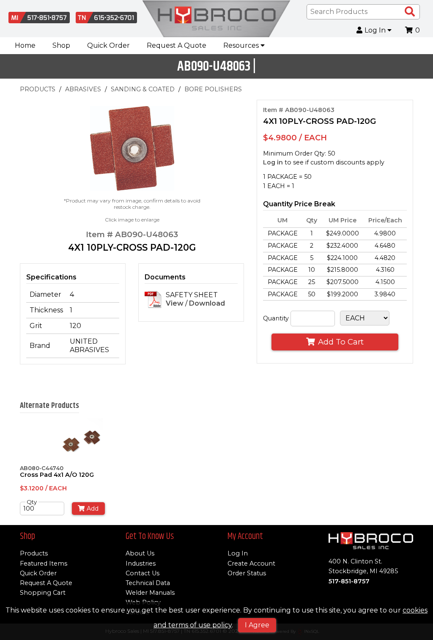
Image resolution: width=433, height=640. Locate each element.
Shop (61, 45)
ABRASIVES (83, 89)
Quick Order (108, 45)
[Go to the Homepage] (216, 18)
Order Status (246, 573)
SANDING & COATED (143, 89)
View (175, 303)
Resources (241, 45)
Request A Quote (176, 45)
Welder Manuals (150, 592)
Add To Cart (341, 342)
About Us (140, 553)
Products (34, 553)
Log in (273, 162)
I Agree (257, 625)
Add (93, 508)
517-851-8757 (349, 581)
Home (25, 45)
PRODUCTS (37, 89)
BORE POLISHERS (213, 89)
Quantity (276, 318)
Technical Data (148, 583)
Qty (32, 501)
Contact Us (142, 573)
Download (207, 303)
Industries (141, 563)
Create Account (251, 563)
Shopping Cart (43, 592)
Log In (375, 30)
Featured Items (43, 563)
